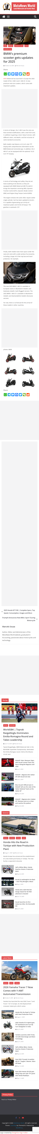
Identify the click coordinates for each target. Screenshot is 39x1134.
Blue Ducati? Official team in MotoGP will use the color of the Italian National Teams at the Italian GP (25, 788)
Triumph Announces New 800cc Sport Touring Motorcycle (18, 619)
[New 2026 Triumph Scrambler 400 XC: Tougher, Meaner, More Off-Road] (8, 1062)
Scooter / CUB (7, 49)
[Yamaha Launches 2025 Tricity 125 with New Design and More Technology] (8, 1038)
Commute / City (19, 45)
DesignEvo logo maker (20, 1133)
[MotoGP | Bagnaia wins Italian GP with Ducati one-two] (8, 777)
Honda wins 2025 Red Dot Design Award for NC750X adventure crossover (23, 892)
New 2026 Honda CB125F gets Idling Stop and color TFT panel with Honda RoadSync (25, 1073)
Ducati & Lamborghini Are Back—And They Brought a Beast (25, 880)
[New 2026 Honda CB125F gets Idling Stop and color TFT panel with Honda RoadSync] (8, 1075)
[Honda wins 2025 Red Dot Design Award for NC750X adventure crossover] (8, 893)
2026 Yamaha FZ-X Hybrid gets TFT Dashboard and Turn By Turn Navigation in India (25, 1024)
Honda (18, 838)
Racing (5, 725)
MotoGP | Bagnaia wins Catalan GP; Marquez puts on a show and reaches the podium (25, 801)
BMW (5, 45)
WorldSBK (12, 725)
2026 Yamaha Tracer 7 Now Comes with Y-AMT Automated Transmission (18, 991)
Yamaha (17, 983)
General (12, 838)
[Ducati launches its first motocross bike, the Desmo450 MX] (8, 905)
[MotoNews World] (4, 16)
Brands (10, 45)
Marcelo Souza (20, 65)
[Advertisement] (19, 108)
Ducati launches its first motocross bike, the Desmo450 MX (25, 904)
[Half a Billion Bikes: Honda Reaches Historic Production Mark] (8, 870)
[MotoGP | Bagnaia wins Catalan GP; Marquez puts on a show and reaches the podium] (8, 802)
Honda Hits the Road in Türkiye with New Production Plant (18, 846)
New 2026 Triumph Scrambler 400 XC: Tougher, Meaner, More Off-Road (25, 1061)
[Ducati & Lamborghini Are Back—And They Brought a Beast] (8, 882)
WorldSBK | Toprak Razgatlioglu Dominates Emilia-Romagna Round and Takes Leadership (18, 734)
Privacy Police (12, 1099)
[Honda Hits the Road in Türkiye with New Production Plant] (19, 825)
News (26, 45)
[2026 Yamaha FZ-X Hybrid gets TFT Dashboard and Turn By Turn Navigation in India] (8, 1026)
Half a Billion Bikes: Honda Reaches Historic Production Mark (24, 869)
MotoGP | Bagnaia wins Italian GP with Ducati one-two (25, 776)
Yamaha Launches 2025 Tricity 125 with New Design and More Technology (25, 1037)
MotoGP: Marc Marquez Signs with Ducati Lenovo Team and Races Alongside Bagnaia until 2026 (24, 763)
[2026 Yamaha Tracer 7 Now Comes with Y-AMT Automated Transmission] (19, 970)
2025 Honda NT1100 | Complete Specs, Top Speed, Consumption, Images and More (19, 611)
